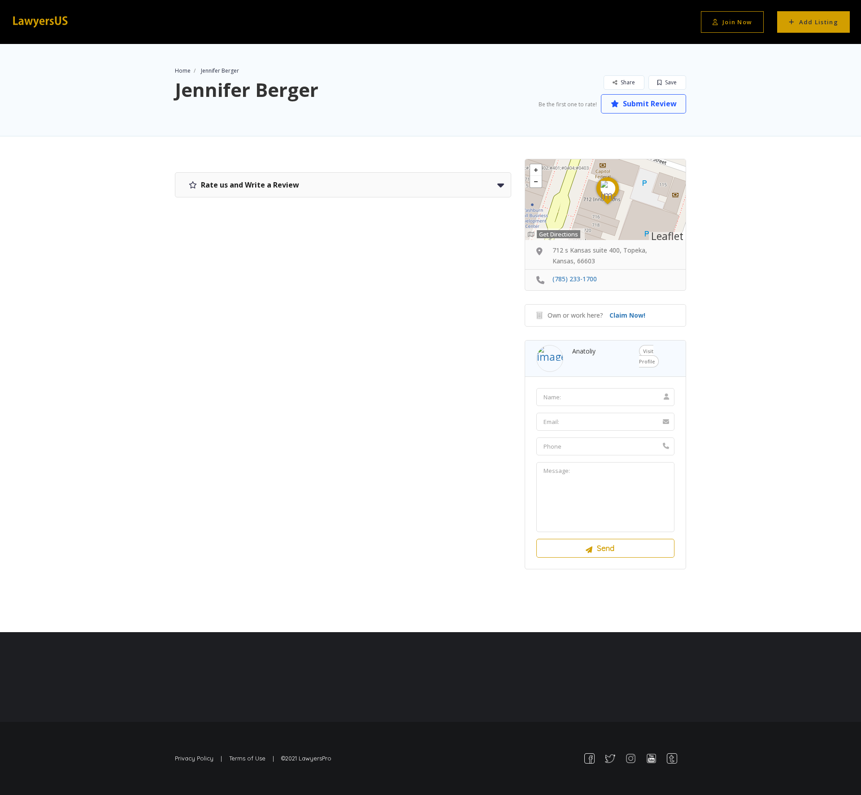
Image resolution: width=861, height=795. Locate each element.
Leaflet (667, 236)
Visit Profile (647, 356)
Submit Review (649, 104)
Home (183, 70)
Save (670, 82)
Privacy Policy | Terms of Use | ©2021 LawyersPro (253, 758)
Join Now (737, 22)
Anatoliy (584, 351)
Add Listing (818, 22)
